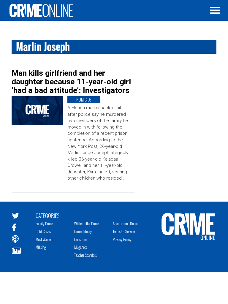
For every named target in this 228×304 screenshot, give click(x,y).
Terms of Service (124, 231)
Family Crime (44, 224)
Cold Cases (43, 231)
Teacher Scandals (85, 255)
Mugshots (80, 247)
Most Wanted (44, 239)
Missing (41, 247)
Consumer (80, 239)
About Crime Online (125, 224)
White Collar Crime (86, 224)
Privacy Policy (122, 239)
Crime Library (83, 231)
